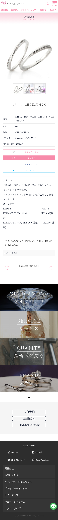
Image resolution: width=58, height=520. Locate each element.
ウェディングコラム (15, 501)
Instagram (14, 452)
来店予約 (32, 158)
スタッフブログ (13, 508)
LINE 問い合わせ (18, 460)
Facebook (38, 452)
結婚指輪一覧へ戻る (29, 265)
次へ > (51, 268)
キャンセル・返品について (18, 481)
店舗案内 (29, 418)
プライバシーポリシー (16, 488)
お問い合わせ (11, 475)
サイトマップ (11, 495)
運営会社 (9, 468)
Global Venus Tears (42, 460)
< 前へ (7, 268)
